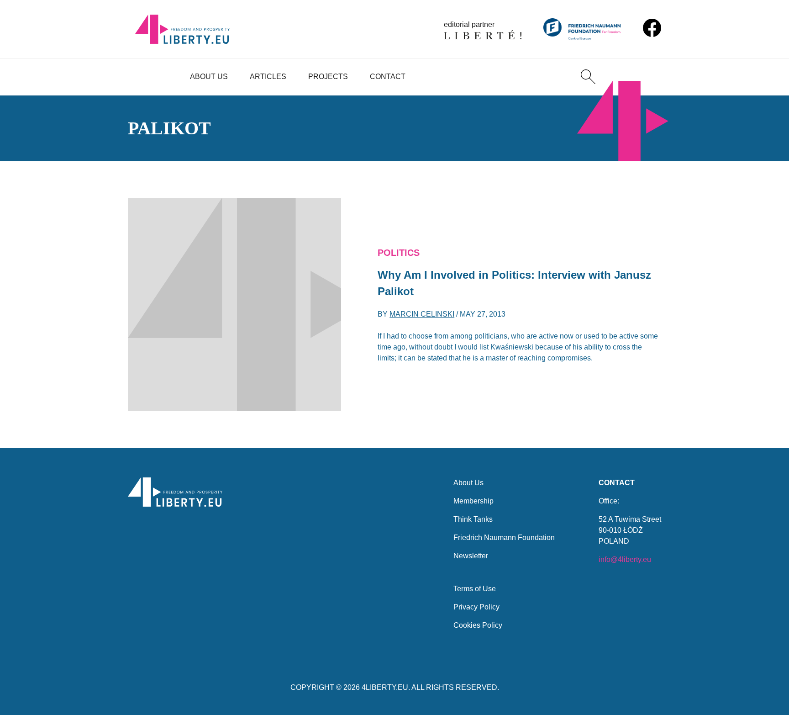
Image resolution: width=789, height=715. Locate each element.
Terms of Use (474, 589)
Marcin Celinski (421, 314)
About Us (209, 76)
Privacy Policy (476, 607)
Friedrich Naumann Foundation (504, 537)
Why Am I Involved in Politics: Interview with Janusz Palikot (514, 283)
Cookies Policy (477, 625)
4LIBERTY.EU (385, 687)
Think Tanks (473, 519)
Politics (399, 253)
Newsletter (470, 556)
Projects (328, 76)
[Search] (588, 76)
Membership (473, 501)
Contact (387, 76)
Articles (268, 76)
